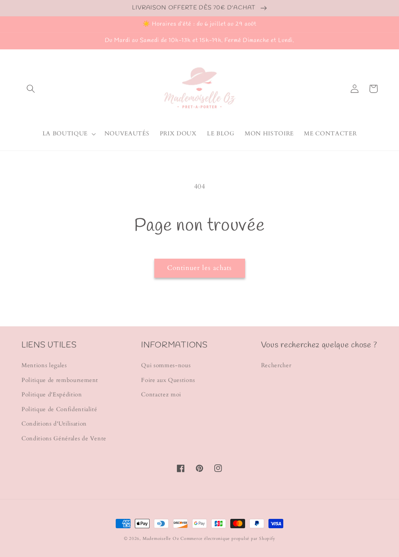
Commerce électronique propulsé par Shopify (227, 538)
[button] (30, 88)
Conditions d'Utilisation (54, 424)
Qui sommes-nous (166, 365)
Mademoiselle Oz (161, 538)
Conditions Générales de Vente (63, 438)
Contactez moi (161, 395)
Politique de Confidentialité (59, 409)
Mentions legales (44, 365)
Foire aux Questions (168, 380)
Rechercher (276, 365)
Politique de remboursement (59, 380)
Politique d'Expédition (51, 395)
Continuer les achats (199, 268)
